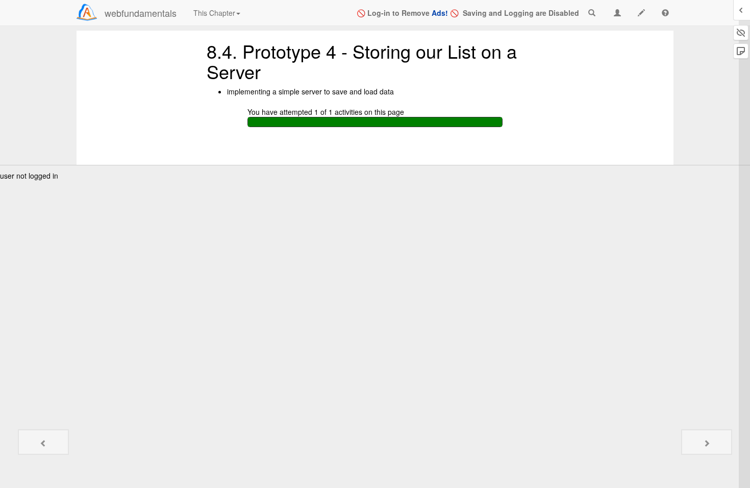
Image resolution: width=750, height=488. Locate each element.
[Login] (87, 12)
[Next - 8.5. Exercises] (706, 442)
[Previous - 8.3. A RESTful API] (43, 442)
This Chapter (214, 13)
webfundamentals (141, 12)
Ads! (440, 13)
